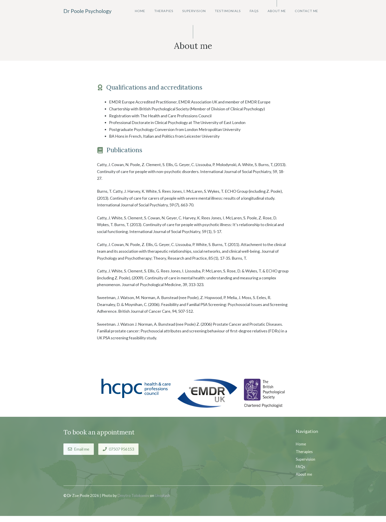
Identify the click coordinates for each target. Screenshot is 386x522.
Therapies (163, 11)
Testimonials (228, 11)
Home (140, 11)
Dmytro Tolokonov (133, 495)
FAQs (254, 11)
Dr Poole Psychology (87, 11)
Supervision (194, 11)
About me (277, 11)
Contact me (306, 11)
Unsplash (162, 495)
